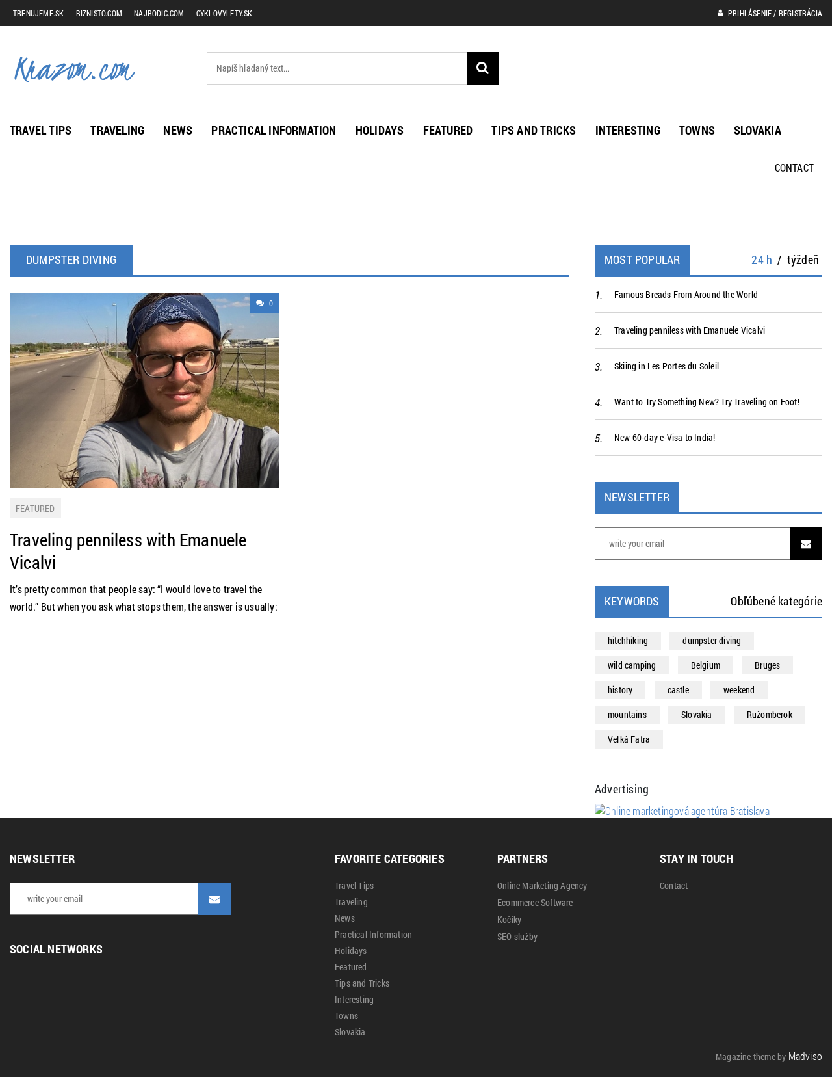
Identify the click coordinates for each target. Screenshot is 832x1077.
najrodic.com (159, 13)
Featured (448, 130)
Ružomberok (769, 714)
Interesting (627, 130)
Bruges (767, 665)
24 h (761, 259)
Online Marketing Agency (542, 886)
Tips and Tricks (533, 130)
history (620, 690)
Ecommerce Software (535, 903)
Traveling (117, 130)
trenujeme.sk (38, 13)
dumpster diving (711, 640)
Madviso (805, 1056)
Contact (794, 167)
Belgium (705, 665)
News (177, 130)
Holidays (380, 130)
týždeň (803, 259)
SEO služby (517, 936)
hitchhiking (628, 640)
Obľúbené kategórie (776, 601)
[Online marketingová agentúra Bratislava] (682, 809)
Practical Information (273, 130)
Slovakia (757, 130)
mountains (627, 714)
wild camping (632, 665)
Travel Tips (41, 130)
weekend (739, 690)
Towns (697, 130)
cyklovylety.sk (224, 13)
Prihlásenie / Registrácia (774, 13)
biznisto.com (99, 13)
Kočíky (509, 919)
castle (678, 690)
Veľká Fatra (629, 739)
